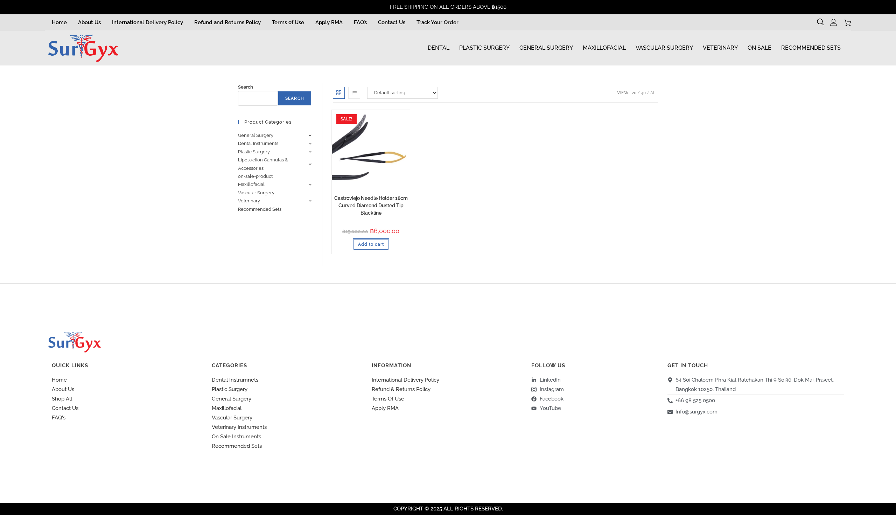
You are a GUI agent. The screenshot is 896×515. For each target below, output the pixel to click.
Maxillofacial (604, 47)
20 (634, 92)
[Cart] (847, 22)
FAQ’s (360, 22)
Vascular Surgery (664, 47)
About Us (89, 22)
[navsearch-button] (821, 22)
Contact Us (391, 22)
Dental (438, 47)
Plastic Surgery (484, 47)
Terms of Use (288, 22)
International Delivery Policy (147, 22)
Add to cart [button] (371, 244)
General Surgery (546, 47)
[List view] (354, 93)
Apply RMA (329, 22)
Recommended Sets (811, 47)
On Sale (759, 47)
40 (643, 92)
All (654, 92)
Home (59, 22)
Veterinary (720, 47)
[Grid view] (339, 93)
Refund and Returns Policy (227, 22)
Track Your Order (437, 22)
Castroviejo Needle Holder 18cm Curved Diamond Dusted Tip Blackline (371, 205)
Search (245, 87)
